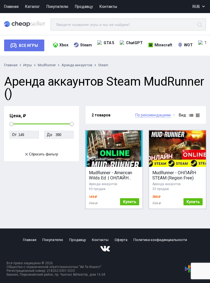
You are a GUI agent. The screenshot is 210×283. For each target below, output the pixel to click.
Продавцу (84, 6)
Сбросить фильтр (43, 154)
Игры (27, 65)
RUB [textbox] (196, 6)
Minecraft (163, 45)
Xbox (63, 45)
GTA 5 (109, 43)
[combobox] (199, 6)
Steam (86, 45)
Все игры (28, 45)
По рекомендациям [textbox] (153, 115)
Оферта (121, 240)
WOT (188, 45)
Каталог (32, 6)
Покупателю (57, 6)
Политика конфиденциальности (160, 240)
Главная (11, 6)
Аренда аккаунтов (77, 65)
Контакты (108, 6)
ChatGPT (134, 43)
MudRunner (47, 65)
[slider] (11, 124)
